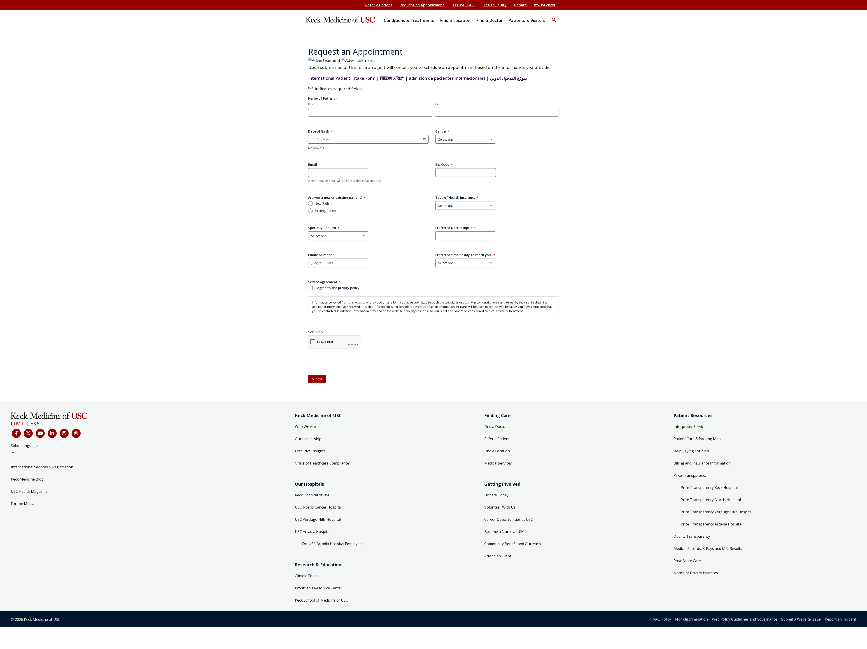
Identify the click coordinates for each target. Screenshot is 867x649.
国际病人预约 (392, 78)
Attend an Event (497, 555)
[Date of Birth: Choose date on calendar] (424, 139)
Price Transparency (690, 475)
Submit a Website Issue (801, 619)
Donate (520, 4)
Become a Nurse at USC (504, 531)
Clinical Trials (306, 575)
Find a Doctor (495, 426)
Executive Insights (310, 450)
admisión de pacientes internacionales (447, 78)
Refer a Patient (378, 4)
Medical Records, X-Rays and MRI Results (708, 548)
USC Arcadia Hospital (312, 531)
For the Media (22, 503)
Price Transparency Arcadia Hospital (711, 524)
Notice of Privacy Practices (696, 572)
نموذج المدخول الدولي (508, 78)
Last (438, 104)
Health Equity (495, 4)
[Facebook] (16, 433)
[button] (554, 17)
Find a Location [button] (455, 20)
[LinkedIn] (52, 433)
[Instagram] (64, 433)
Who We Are (305, 426)
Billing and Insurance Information (702, 463)
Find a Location (497, 450)
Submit (317, 379)
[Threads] (76, 433)
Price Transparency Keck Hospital (709, 487)
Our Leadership (308, 438)
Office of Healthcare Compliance (322, 463)
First (311, 104)
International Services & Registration (42, 467)
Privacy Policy (659, 619)
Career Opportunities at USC (508, 519)
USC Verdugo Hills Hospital (318, 519)
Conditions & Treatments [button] (409, 20)
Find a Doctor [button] (489, 20)
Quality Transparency (692, 536)
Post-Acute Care (687, 560)
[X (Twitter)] (28, 433)
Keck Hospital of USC (312, 495)
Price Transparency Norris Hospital (711, 499)
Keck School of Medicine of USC (321, 600)
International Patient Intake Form (341, 78)
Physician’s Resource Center (318, 588)
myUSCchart (545, 4)
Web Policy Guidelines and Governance (744, 619)
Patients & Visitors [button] (526, 20)
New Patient (324, 203)
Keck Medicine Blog (27, 479)
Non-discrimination (691, 619)
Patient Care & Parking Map (697, 438)
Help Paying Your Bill (691, 450)
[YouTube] (40, 433)
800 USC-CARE (463, 4)
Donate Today (496, 495)
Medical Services (498, 463)
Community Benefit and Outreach (512, 543)
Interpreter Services (690, 426)
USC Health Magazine (29, 491)
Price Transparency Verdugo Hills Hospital (717, 511)
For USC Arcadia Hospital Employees (332, 543)
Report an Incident (840, 619)
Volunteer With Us (499, 507)
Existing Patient (326, 211)
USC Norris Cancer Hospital (318, 507)
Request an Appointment (422, 4)
